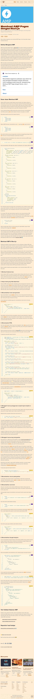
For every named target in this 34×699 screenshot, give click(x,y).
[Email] (1, 683)
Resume (18, 686)
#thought (29, 675)
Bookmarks (24, 683)
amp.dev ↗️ (16, 47)
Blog (15, 1)
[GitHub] (2, 683)
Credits (18, 687)
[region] (17, 142)
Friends (18, 688)
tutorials (10, 34)
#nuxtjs (6, 36)
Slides (18, 1)
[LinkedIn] (5, 683)
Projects (25, 1)
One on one (24, 687)
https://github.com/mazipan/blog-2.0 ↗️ (8, 628)
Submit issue (24, 691)
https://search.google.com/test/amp (9, 619)
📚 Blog (6, 5)
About (29, 1)
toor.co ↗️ (18, 330)
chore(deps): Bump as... (19, 697)
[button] (32, 696)
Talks (17, 683)
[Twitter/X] (4, 683)
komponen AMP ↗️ (19, 237)
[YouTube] (6, 683)
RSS (23, 692)
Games (24, 686)
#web (2, 36)
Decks (23, 688)
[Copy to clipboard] (30, 117)
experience (29, 674)
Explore (21, 1)
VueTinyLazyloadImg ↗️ (25, 439)
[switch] (32, 2)
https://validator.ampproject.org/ (8, 621)
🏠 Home (2, 5)
